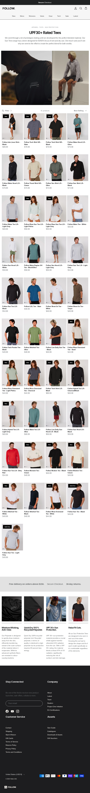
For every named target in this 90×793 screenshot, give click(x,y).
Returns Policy (11, 745)
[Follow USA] (9, 8)
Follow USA (13, 779)
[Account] (75, 8)
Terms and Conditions (14, 752)
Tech (59, 16)
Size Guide (51, 728)
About (49, 693)
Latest (75, 16)
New (13, 16)
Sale (67, 16)
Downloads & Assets (54, 735)
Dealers (50, 703)
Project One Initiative (55, 706)
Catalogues (51, 731)
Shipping (9, 731)
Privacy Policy (11, 749)
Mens (22, 16)
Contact (8, 728)
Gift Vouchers (52, 738)
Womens (32, 16)
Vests (42, 16)
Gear (50, 16)
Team (49, 700)
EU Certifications (53, 710)
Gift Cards (9, 738)
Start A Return (11, 735)
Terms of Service (12, 742)
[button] (81, 110)
